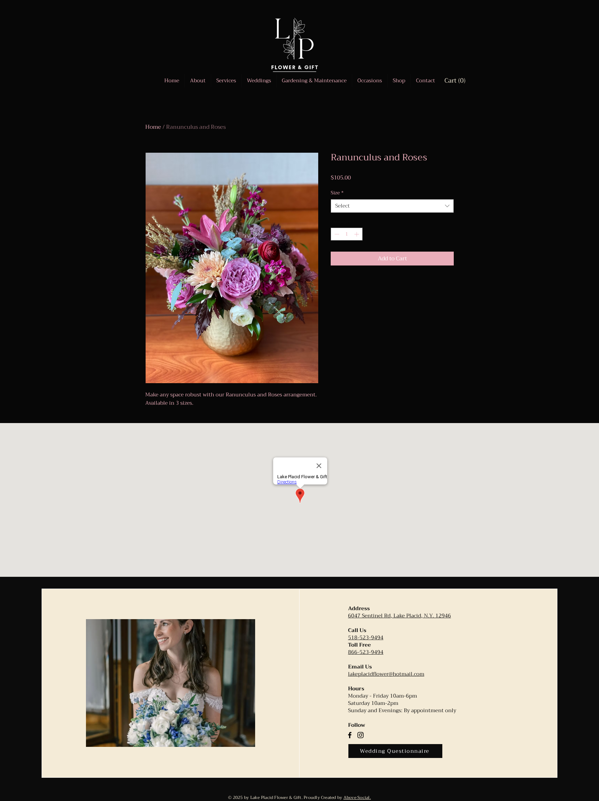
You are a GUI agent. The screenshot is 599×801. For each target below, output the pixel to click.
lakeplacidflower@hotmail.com (386, 673)
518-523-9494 (365, 637)
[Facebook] (350, 735)
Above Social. (357, 797)
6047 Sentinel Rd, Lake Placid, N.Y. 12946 (399, 615)
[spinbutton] (346, 234)
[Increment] (357, 234)
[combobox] (392, 206)
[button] (369, 80)
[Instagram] (360, 735)
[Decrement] (336, 234)
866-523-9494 (365, 652)
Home (153, 127)
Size (337, 192)
